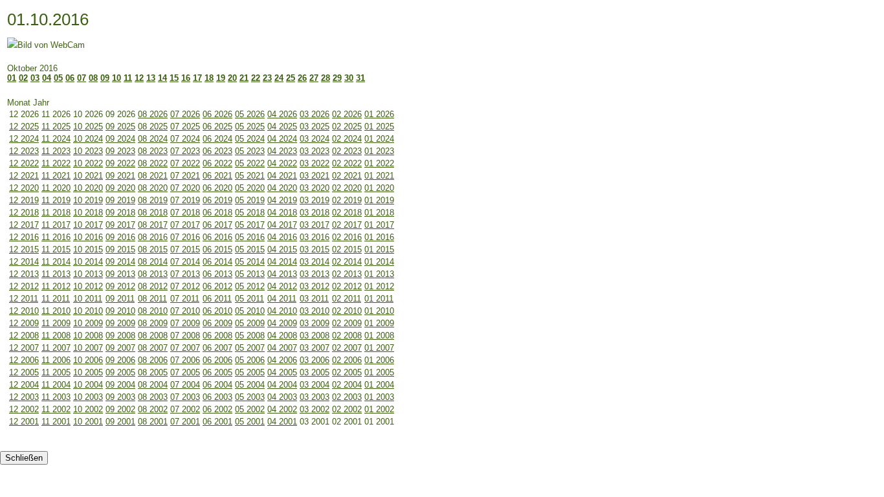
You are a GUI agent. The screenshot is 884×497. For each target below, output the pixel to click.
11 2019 (56, 200)
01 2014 (379, 262)
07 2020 (185, 188)
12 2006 (24, 360)
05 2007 (250, 348)
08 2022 (153, 163)
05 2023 (250, 151)
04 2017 (282, 225)
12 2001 (24, 421)
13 (150, 78)
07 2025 (185, 126)
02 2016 (347, 237)
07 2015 (185, 249)
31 (360, 78)
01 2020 (379, 188)
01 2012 (379, 286)
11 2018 (56, 212)
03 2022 (314, 163)
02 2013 (347, 274)
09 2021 (120, 176)
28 (325, 78)
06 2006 (217, 360)
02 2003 (347, 397)
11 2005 (56, 372)
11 (128, 78)
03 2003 (314, 397)
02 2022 (347, 163)
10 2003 (88, 397)
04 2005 (282, 372)
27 (313, 78)
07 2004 (185, 385)
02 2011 (346, 299)
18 (209, 78)
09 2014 (120, 262)
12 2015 (24, 249)
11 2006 (56, 360)
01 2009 (379, 323)
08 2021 (153, 176)
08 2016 (153, 237)
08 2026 (153, 114)
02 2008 (347, 335)
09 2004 (120, 385)
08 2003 (153, 397)
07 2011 (184, 299)
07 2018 (185, 212)
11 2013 (56, 274)
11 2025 (56, 126)
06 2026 (217, 114)
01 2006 (379, 360)
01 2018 (379, 212)
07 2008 (185, 335)
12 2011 (23, 299)
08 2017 (153, 225)
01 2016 (379, 237)
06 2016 (217, 237)
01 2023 (379, 151)
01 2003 (379, 397)
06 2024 (217, 139)
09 (104, 78)
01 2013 (379, 274)
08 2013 (153, 274)
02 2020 (347, 188)
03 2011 (314, 299)
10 (116, 78)
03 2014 (314, 262)
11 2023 (56, 151)
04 (46, 78)
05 (58, 78)
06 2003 (217, 397)
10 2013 (88, 274)
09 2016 (120, 237)
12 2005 (24, 372)
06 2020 (217, 188)
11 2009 (56, 323)
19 (220, 78)
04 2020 (282, 188)
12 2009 (24, 323)
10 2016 (88, 237)
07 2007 (185, 348)
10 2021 (88, 176)
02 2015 (347, 249)
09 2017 (120, 225)
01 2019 (379, 200)
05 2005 (250, 372)
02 (23, 78)
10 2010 (88, 311)
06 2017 (217, 225)
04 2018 (282, 212)
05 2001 (250, 421)
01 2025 (379, 126)
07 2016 (185, 237)
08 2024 (153, 139)
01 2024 (379, 139)
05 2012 (250, 286)
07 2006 (185, 360)
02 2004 (347, 385)
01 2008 (379, 335)
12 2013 (24, 274)
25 (290, 78)
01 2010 (379, 311)
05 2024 (250, 139)
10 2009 (88, 323)
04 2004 (282, 385)
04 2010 (282, 311)
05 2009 (250, 323)
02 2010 (347, 311)
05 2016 (250, 237)
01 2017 (379, 225)
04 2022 (282, 163)
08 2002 (153, 409)
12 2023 (24, 151)
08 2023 (153, 151)
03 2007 (314, 348)
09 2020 (120, 188)
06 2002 (217, 409)
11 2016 (56, 237)
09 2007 (120, 348)
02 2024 (347, 139)
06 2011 (217, 299)
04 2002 (282, 409)
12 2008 (24, 335)
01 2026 (379, 114)
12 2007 (24, 348)
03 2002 (314, 409)
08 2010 (153, 311)
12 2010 (24, 311)
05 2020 (250, 188)
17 (197, 78)
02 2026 (347, 114)
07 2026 (185, 114)
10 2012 (88, 286)
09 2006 (120, 360)
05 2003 (250, 397)
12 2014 (24, 262)
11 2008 (56, 335)
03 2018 (314, 212)
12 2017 (24, 225)
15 (174, 78)
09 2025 (120, 126)
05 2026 (250, 114)
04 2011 (281, 299)
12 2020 (24, 188)
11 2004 (56, 385)
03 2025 (314, 126)
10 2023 (88, 151)
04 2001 (282, 421)
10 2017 (88, 225)
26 (302, 78)
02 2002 (347, 409)
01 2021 (379, 176)
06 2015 (217, 249)
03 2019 (314, 200)
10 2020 (88, 188)
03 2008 (314, 335)
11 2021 (56, 176)
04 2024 (282, 139)
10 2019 (88, 200)
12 (139, 78)
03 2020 (314, 188)
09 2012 (120, 286)
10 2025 (88, 126)
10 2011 (87, 299)
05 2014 (250, 262)
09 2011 (120, 299)
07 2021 (185, 176)
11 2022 (56, 163)
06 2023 (217, 151)
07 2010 (185, 311)
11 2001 (56, 421)
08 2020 (153, 188)
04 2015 (282, 249)
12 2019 (24, 200)
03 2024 (314, 139)
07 (81, 78)
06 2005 (217, 372)
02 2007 (347, 348)
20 (232, 78)
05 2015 (250, 249)
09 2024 (120, 139)
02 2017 (347, 225)
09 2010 (120, 311)
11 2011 (55, 299)
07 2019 (185, 200)
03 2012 (314, 286)
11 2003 (56, 397)
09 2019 (120, 200)
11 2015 (56, 249)
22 (255, 78)
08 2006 (153, 360)
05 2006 (250, 360)
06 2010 (217, 311)
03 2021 (314, 176)
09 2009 (120, 323)
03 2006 (314, 360)
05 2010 (250, 311)
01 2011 (378, 299)
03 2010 (314, 311)
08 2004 (153, 385)
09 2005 (120, 372)
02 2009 (347, 323)
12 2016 (24, 237)
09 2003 (120, 397)
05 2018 (250, 212)
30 (348, 78)
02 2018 (347, 212)
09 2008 (120, 335)
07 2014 (185, 262)
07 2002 (185, 409)
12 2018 (24, 212)
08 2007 (153, 348)
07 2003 (185, 397)
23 (267, 78)
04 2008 (282, 335)
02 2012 (347, 286)
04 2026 (282, 114)
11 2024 (56, 139)
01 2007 (379, 348)
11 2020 (56, 188)
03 (34, 78)
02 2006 (347, 360)
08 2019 (153, 200)
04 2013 (282, 274)
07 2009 (185, 323)
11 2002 (56, 409)
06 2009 (217, 323)
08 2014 (153, 262)
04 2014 (282, 262)
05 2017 (250, 225)
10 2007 (88, 348)
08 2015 (153, 249)
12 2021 (24, 176)
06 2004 (217, 385)
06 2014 (217, 262)
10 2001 (88, 421)
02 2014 (347, 262)
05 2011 (249, 299)
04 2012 (282, 286)
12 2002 (24, 409)
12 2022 (24, 163)
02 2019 (347, 200)
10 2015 (88, 249)
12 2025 (24, 126)
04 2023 (282, 151)
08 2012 (153, 286)
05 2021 (250, 176)
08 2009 (153, 323)
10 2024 (88, 139)
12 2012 (24, 286)
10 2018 (88, 212)
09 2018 (120, 212)
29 (337, 78)
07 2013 (185, 274)
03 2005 (314, 372)
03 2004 (314, 385)
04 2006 (282, 360)
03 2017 (314, 225)
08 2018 (153, 212)
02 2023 (347, 151)
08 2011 (152, 299)
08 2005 (153, 372)
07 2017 (185, 225)
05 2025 (250, 126)
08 (93, 78)
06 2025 (217, 126)
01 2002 (379, 409)
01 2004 (379, 385)
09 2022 (120, 163)
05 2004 (250, 385)
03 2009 (314, 323)
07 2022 (185, 163)
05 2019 (250, 200)
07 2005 (185, 372)
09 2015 (120, 249)
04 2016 (282, 237)
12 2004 (24, 385)
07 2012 (185, 286)
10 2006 (88, 360)
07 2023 (185, 151)
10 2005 (88, 372)
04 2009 (282, 323)
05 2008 (250, 335)
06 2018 (217, 212)
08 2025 (153, 126)
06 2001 (217, 421)
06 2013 (217, 274)
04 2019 (282, 200)
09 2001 (120, 421)
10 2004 (88, 385)
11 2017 (56, 225)
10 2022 (88, 163)
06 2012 (217, 286)
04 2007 (282, 348)
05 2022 (250, 163)
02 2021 (347, 176)
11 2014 (56, 262)
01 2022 (379, 163)
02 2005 (347, 372)
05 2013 (250, 274)
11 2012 (56, 286)
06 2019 (217, 200)
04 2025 (282, 126)
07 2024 (185, 139)
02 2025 (347, 126)
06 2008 (217, 335)
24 (278, 78)
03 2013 (314, 274)
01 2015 (379, 249)
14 (162, 78)
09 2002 (120, 409)
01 (11, 78)
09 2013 (120, 274)
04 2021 (282, 176)
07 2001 (185, 421)
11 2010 (56, 311)
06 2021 (217, 176)
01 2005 (379, 372)
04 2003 (282, 397)
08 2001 (153, 421)
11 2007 (56, 348)
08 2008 (153, 335)
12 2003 (24, 397)
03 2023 (314, 151)
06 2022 (217, 163)
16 (185, 78)
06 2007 (217, 348)
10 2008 (88, 335)
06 (69, 78)
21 (244, 78)
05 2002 (250, 409)
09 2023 (120, 151)
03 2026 (314, 114)
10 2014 (88, 262)
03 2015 (314, 249)
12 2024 (24, 139)
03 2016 (314, 237)
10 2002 (88, 409)
